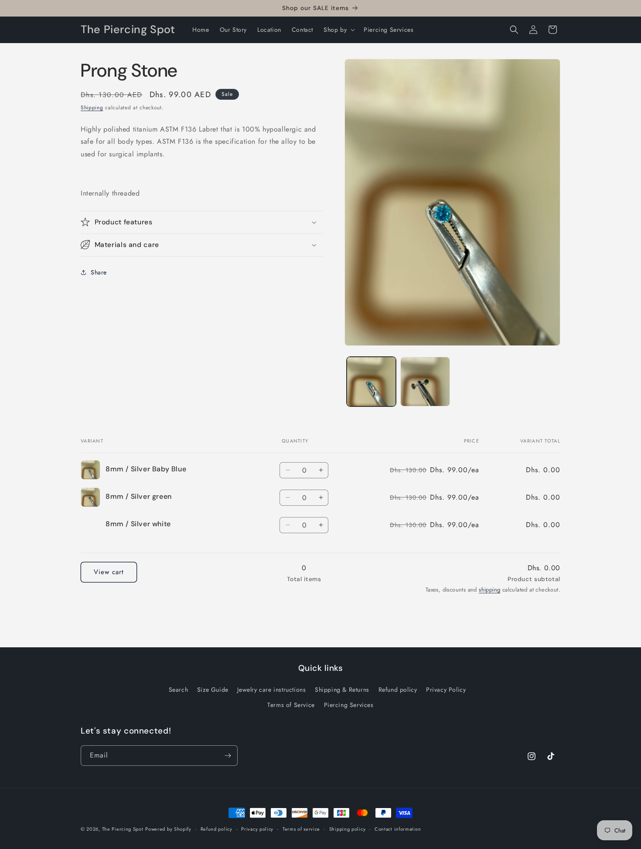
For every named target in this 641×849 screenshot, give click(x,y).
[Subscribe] (227, 755)
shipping (489, 589)
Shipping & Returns (342, 689)
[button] (338, 29)
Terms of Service (291, 704)
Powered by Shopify (168, 828)
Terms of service (301, 828)
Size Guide (212, 689)
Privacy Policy (446, 689)
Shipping (92, 108)
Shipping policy (347, 828)
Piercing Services (349, 704)
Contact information (398, 828)
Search (178, 689)
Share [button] (99, 272)
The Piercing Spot (122, 828)
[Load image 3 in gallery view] (425, 381)
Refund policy (397, 689)
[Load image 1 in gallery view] (371, 381)
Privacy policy (257, 828)
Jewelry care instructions (271, 689)
